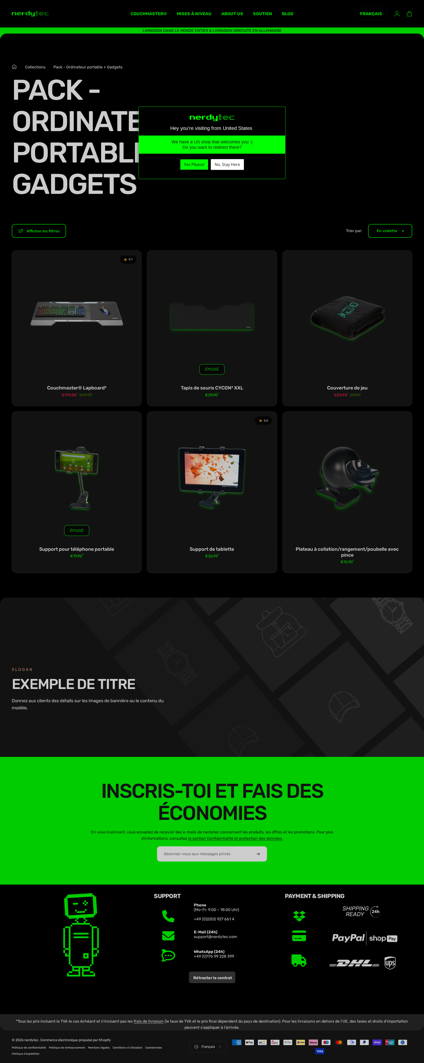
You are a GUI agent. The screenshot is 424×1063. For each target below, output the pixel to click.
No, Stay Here (227, 164)
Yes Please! (194, 164)
